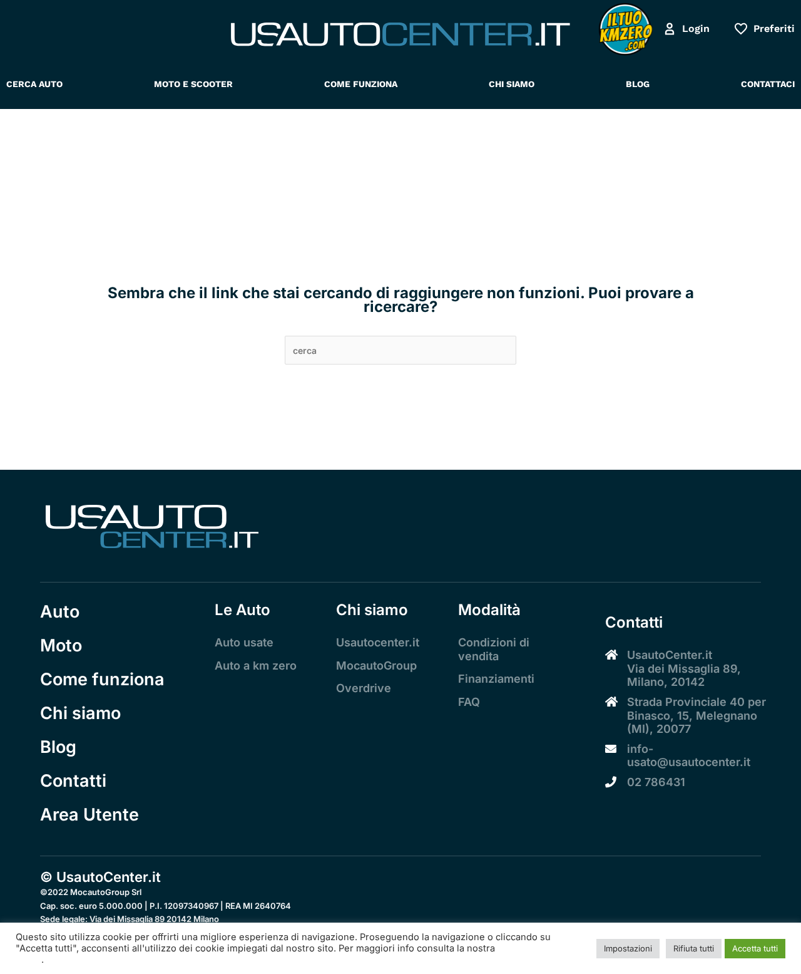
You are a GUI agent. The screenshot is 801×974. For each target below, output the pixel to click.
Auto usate (244, 642)
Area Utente (89, 814)
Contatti (73, 780)
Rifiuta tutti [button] (693, 948)
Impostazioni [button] (628, 948)
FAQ (469, 701)
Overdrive (363, 688)
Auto (59, 611)
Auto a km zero (256, 665)
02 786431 (656, 782)
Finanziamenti (496, 678)
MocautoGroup (376, 665)
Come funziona (102, 679)
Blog (58, 747)
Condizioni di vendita (493, 649)
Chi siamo (80, 713)
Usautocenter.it (377, 642)
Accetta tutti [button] (755, 948)
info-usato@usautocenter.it (688, 755)
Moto (61, 645)
